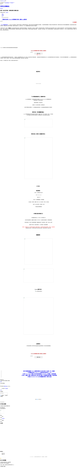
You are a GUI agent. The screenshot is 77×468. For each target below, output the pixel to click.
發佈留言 (2, 396)
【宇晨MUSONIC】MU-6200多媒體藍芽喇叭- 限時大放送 (39, 376)
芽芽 (1, 381)
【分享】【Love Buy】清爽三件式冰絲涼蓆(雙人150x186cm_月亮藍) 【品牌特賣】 (39, 373)
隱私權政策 (43, 456)
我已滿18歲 (2, 466)
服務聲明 (46, 456)
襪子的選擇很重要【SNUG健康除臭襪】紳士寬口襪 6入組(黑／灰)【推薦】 (39, 371)
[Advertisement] (31, 37)
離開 (4, 466)
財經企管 (6, 388)
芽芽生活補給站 (4, 6)
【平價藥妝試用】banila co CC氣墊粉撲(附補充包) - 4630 (39, 372)
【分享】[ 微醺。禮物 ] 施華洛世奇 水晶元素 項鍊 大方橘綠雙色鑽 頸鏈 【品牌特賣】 (39, 375)
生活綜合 (7, 12)
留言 (6, 386)
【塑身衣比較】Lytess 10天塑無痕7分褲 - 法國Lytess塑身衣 (14, 19)
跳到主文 (1, 8)
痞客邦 (5, 386)
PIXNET (32, 456)
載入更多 (2, 391)
